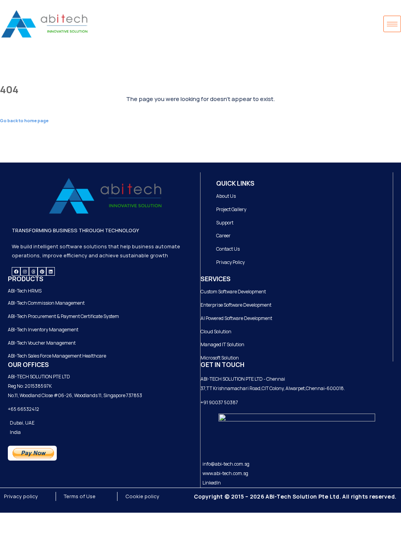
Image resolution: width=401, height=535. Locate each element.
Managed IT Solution (222, 344)
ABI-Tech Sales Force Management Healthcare (57, 355)
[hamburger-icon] (392, 24)
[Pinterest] (42, 271)
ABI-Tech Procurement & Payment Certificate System (63, 316)
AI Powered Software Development (236, 318)
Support (224, 222)
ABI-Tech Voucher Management (42, 343)
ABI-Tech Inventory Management (43, 329)
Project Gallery (231, 209)
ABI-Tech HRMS (25, 290)
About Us (226, 196)
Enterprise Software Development (235, 305)
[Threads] (33, 271)
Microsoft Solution (219, 357)
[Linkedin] (50, 271)
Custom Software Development (233, 291)
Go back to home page (24, 120)
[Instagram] (24, 271)
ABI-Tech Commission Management (46, 303)
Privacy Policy (230, 262)
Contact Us (228, 249)
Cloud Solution (215, 331)
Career (223, 235)
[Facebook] (16, 271)
